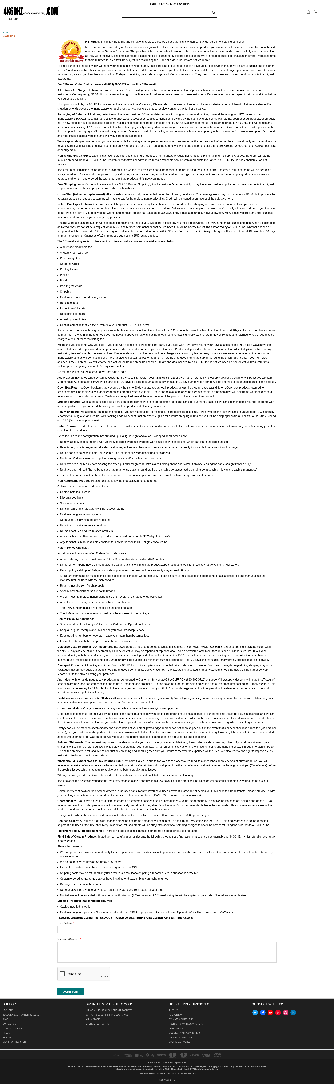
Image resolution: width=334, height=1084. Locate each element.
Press (6, 1033)
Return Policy (169, 1062)
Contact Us (9, 1024)
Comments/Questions (69, 939)
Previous (6, 1073)
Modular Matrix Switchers (185, 1033)
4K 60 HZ (173, 1010)
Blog (5, 1019)
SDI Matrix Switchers (181, 1037)
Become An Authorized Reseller (22, 1015)
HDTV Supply (176, 1028)
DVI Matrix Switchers (181, 1019)
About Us (8, 1010)
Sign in (7, 1042)
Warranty (181, 1062)
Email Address (65, 923)
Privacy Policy (155, 1062)
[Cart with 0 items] (315, 11)
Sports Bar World (179, 1042)
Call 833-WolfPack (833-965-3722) (154, 1073)
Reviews (7, 1037)
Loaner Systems (12, 1028)
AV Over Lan (175, 1015)
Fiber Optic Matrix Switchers (186, 1024)
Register (20, 1042)
